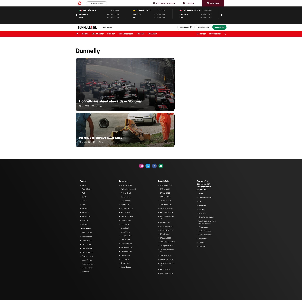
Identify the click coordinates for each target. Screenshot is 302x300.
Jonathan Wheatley (88, 264)
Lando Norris (125, 232)
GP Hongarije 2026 (166, 226)
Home (201, 194)
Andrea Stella (86, 241)
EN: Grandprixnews (205, 198)
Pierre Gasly (125, 259)
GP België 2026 (165, 222)
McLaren (85, 209)
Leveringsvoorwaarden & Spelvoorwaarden (207, 222)
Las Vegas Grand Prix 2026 (167, 264)
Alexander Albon (126, 185)
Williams (85, 224)
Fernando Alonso (126, 209)
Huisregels (202, 205)
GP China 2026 (165, 189)
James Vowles (87, 260)
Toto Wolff (85, 272)
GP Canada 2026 (165, 201)
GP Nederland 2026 (166, 230)
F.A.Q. (201, 202)
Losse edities (203, 27)
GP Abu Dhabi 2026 (166, 273)
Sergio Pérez (125, 263)
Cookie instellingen (205, 235)
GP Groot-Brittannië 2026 (167, 217)
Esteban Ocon (125, 205)
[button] (213, 3)
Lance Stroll (125, 228)
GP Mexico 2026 (165, 256)
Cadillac (84, 197)
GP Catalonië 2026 (166, 209)
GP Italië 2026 (165, 234)
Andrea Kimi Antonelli (128, 189)
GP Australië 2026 (166, 185)
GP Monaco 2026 (166, 205)
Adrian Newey (87, 233)
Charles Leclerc (126, 201)
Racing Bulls (86, 216)
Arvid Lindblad (126, 193)
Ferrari (84, 201)
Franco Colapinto (126, 212)
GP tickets (201, 33)
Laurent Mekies (87, 268)
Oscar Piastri (125, 255)
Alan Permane (87, 237)
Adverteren (202, 213)
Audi (83, 193)
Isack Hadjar (125, 224)
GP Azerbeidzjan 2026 (167, 242)
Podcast (140, 33)
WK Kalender (98, 33)
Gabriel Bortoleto (127, 216)
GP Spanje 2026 (165, 238)
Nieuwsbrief (214, 33)
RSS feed (202, 209)
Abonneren (219, 27)
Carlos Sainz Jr (126, 197)
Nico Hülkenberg (126, 248)
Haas (84, 205)
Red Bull (85, 220)
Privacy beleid (203, 227)
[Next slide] (222, 15)
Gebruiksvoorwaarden (206, 217)
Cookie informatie (205, 231)
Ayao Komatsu (87, 244)
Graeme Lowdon (87, 256)
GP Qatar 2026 (165, 269)
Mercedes (85, 212)
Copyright (202, 246)
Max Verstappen (126, 33)
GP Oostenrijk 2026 (166, 212)
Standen (111, 33)
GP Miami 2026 (165, 197)
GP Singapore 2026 (166, 246)
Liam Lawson (125, 240)
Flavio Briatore (87, 248)
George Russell (126, 220)
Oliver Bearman (126, 251)
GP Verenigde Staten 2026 (167, 251)
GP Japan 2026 (165, 193)
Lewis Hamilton (126, 236)
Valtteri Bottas (126, 267)
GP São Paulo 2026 (166, 260)
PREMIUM (152, 33)
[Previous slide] (76, 15)
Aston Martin (86, 189)
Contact (201, 243)
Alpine (84, 185)
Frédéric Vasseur (88, 252)
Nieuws (85, 33)
